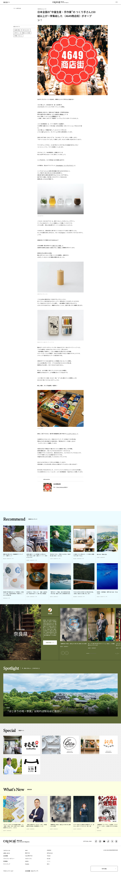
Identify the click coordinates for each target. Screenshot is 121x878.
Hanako (27, 864)
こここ (48, 861)
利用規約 (5, 861)
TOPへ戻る (104, 868)
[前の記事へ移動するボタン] (63, 653)
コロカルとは (6, 850)
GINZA (26, 861)
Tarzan (48, 856)
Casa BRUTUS (28, 856)
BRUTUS (27, 853)
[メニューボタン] (117, 2)
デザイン (17, 33)
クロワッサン (28, 858)
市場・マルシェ (18, 35)
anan (26, 850)
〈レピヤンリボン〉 (72, 433)
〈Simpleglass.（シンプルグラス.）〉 (64, 165)
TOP (14, 8)
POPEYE (49, 850)
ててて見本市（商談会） (58, 114)
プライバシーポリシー (8, 858)
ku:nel (48, 858)
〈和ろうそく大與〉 (57, 245)
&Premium (50, 853)
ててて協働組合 (52, 116)
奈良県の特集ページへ (50, 642)
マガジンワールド (8, 871)
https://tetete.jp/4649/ (61, 487)
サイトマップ (6, 864)
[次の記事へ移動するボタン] (66, 653)
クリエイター (26, 30)
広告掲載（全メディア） (32, 871)
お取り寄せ (17, 30)
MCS (48, 864)
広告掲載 (5, 856)
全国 (24, 33)
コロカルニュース (41, 9)
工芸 (29, 33)
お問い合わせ (6, 853)
